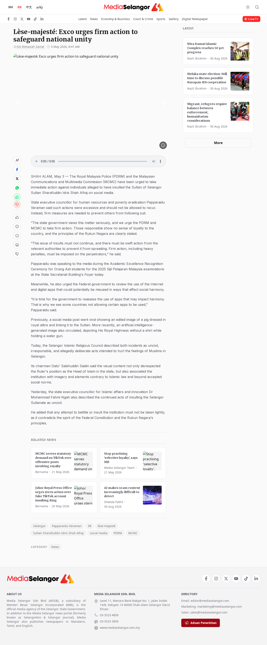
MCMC (132, 533)
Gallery (174, 19)
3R (89, 526)
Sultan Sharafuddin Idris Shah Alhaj (58, 533)
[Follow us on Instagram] (15, 19)
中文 (29, 7)
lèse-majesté (106, 526)
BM (10, 7)
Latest (82, 19)
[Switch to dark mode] (247, 7)
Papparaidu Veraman (67, 526)
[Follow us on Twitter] (22, 19)
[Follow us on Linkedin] (42, 19)
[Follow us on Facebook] (8, 19)
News (94, 19)
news (55, 547)
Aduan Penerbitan (203, 623)
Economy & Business (115, 19)
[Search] (257, 7)
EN (19, 7)
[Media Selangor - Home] (133, 7)
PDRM (118, 533)
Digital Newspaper (195, 19)
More (218, 142)
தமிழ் (40, 7)
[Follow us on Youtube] (28, 19)
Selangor (39, 526)
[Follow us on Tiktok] (35, 19)
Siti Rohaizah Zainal (30, 47)
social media (98, 533)
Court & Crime (143, 19)
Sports (160, 19)
